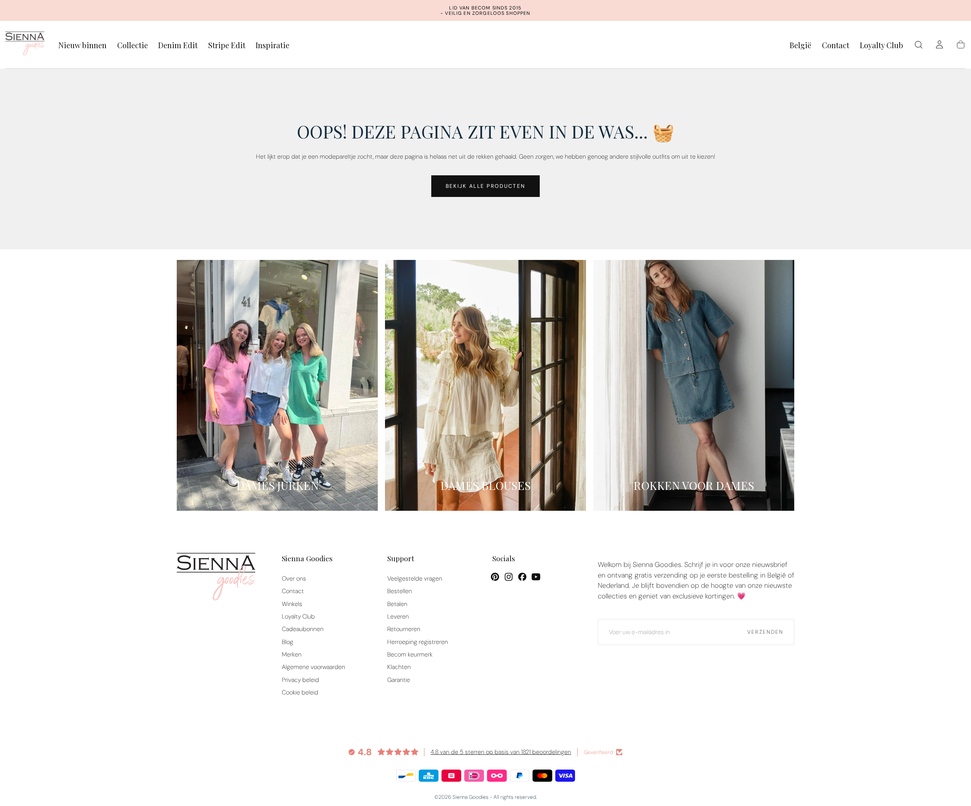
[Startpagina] (25, 44)
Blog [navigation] (287, 642)
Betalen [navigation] (397, 604)
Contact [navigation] (293, 591)
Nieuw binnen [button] (82, 45)
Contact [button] (835, 45)
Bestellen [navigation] (399, 591)
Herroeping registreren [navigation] (417, 642)
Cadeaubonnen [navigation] (303, 629)
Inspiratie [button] (272, 45)
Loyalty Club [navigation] (298, 616)
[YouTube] (536, 577)
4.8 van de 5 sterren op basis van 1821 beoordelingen (501, 752)
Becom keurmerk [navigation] (409, 654)
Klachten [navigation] (399, 667)
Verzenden (765, 631)
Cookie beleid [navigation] (300, 692)
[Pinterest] (495, 577)
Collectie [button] (132, 45)
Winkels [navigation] (292, 604)
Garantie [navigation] (398, 680)
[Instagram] (508, 577)
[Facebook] (522, 577)
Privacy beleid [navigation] (300, 680)
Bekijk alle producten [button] (485, 186)
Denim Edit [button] (178, 45)
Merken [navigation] (292, 654)
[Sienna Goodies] (216, 578)
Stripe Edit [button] (226, 45)
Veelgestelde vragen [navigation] (414, 578)
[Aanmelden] (939, 44)
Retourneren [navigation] (403, 629)
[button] (800, 46)
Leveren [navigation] (398, 616)
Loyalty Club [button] (881, 45)
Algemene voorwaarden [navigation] (313, 667)
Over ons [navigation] (294, 578)
